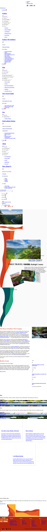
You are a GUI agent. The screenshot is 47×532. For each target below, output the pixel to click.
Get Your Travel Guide (13, 289)
